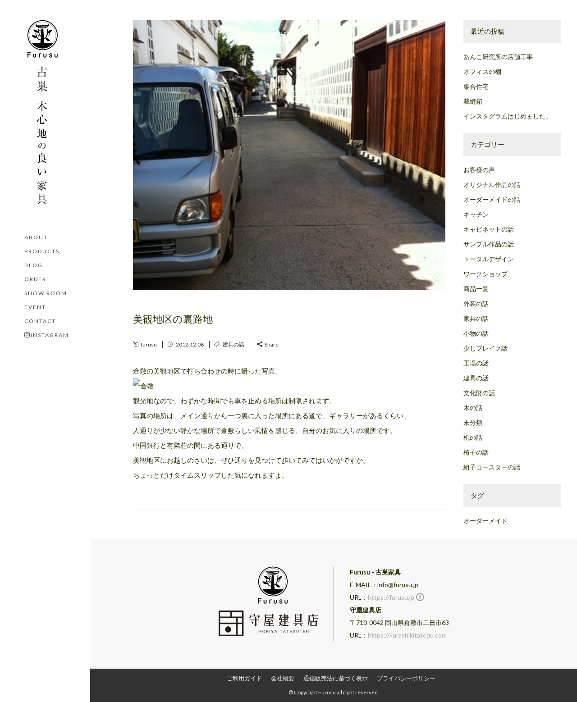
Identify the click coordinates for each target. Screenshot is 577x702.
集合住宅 (476, 86)
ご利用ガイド (244, 678)
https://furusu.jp (391, 597)
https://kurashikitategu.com (407, 635)
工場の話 (476, 363)
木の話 (472, 407)
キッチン (476, 214)
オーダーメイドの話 (491, 199)
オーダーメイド (485, 520)
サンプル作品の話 (488, 244)
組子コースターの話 (491, 467)
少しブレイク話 (485, 348)
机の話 (472, 437)
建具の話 (233, 344)
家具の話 (476, 318)
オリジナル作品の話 (491, 184)
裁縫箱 (472, 101)
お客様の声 (479, 169)
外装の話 (476, 303)
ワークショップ (485, 274)
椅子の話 (476, 452)
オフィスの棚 (482, 71)
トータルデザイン (488, 259)
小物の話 (476, 333)
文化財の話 (479, 393)
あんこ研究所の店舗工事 (498, 56)
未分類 (472, 422)
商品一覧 (476, 288)
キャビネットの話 (488, 229)
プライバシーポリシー (406, 678)
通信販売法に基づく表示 (335, 678)
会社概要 (282, 678)
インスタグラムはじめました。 (507, 116)
